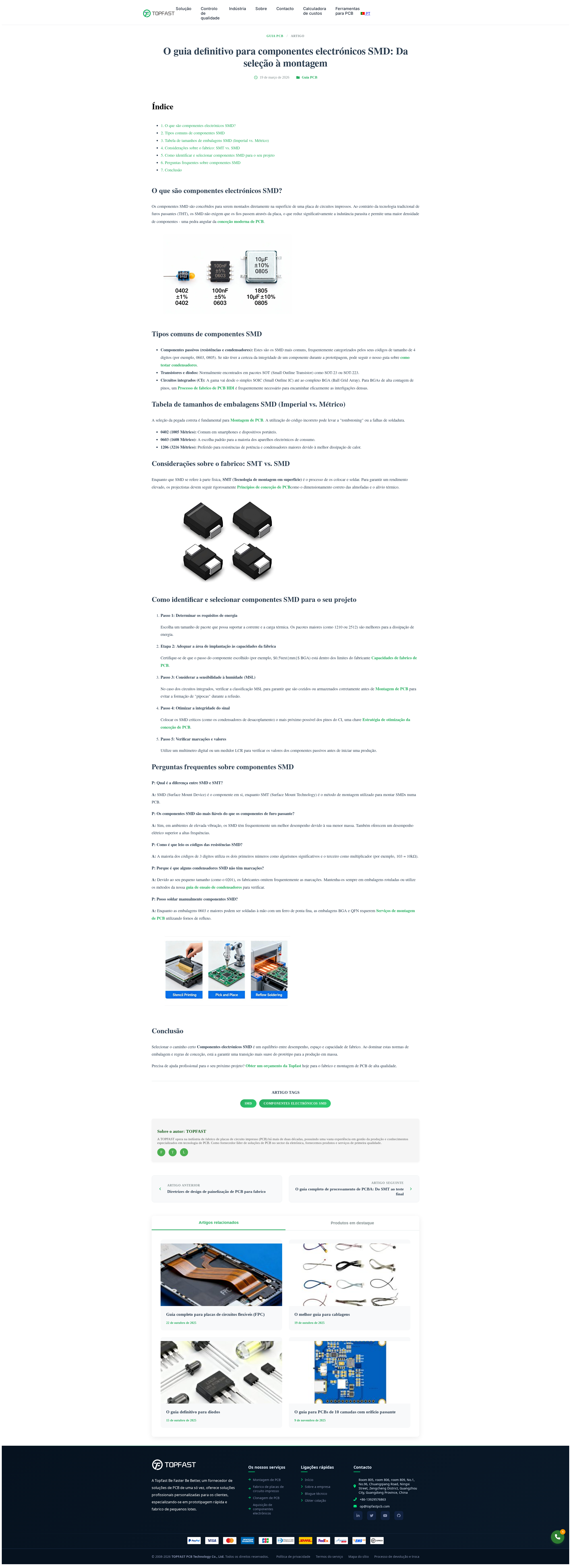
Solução (183, 8)
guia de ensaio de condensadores (214, 887)
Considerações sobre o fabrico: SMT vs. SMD (202, 147)
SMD (248, 1103)
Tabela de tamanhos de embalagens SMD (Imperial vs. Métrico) (217, 140)
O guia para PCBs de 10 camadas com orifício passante (344, 1412)
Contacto (285, 8)
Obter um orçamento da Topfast (273, 1066)
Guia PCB (275, 36)
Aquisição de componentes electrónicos (263, 1509)
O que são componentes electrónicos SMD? (200, 125)
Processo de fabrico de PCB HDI (206, 388)
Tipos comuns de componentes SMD (195, 132)
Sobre (261, 8)
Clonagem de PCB (266, 1498)
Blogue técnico (316, 1493)
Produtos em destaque (352, 1223)
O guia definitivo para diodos (193, 1412)
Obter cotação (315, 1500)
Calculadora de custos (314, 11)
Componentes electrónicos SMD (295, 1103)
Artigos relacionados (219, 1222)
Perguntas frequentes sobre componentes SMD (202, 162)
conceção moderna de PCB (240, 221)
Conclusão (173, 170)
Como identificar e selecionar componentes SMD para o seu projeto (220, 155)
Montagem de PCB (246, 420)
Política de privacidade (293, 1556)
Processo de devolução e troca (396, 1556)
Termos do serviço (329, 1556)
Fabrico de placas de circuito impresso (268, 1489)
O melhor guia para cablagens (322, 1314)
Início (309, 1480)
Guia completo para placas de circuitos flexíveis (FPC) (215, 1314)
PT (367, 13)
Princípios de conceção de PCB (263, 487)
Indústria (237, 8)
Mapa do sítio (358, 1556)
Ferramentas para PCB (347, 11)
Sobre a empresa (317, 1487)
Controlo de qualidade (210, 13)
